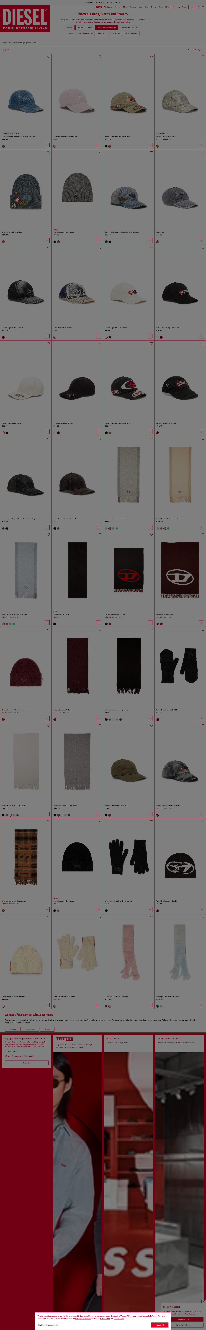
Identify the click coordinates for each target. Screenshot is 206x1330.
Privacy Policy (105, 1318)
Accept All (160, 1325)
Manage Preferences (83, 1318)
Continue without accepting (48, 1325)
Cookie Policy (119, 1318)
